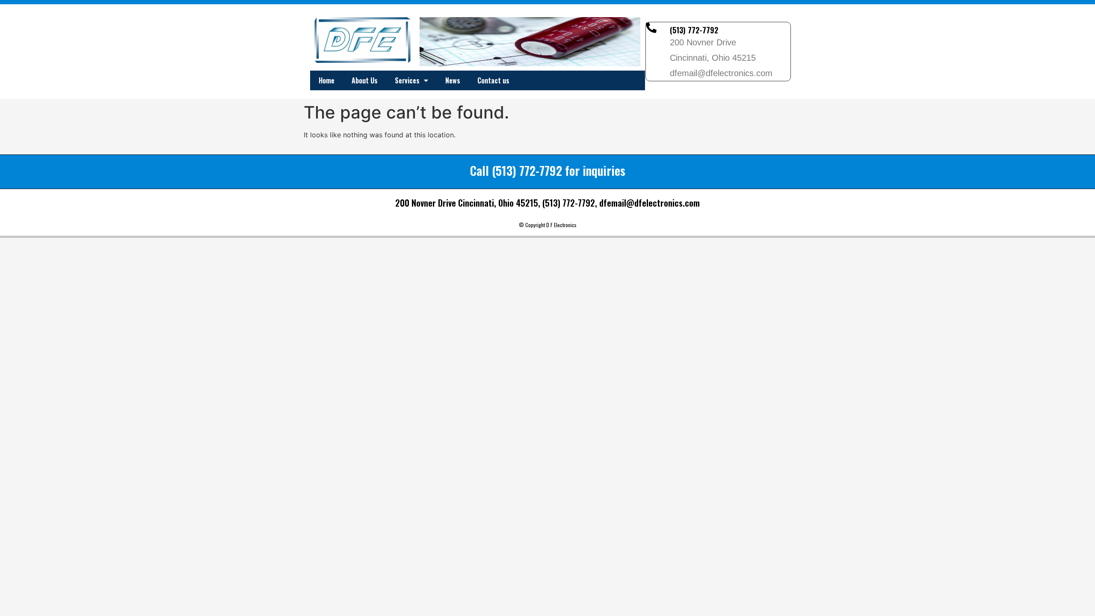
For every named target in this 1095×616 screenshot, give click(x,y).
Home (326, 80)
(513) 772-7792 (694, 30)
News (452, 80)
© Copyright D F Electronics (548, 224)
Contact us (493, 80)
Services (407, 80)
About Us (365, 80)
